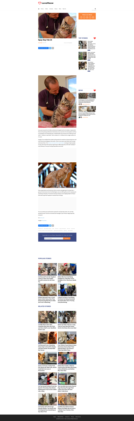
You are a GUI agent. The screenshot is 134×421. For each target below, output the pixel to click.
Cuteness (51, 9)
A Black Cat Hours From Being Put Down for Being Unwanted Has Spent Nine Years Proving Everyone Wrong (66, 300)
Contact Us (67, 416)
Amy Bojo (40, 42)
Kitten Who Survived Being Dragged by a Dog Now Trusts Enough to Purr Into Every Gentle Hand (67, 279)
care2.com (42, 217)
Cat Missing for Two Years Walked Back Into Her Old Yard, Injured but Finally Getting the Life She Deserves (87, 101)
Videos (46, 9)
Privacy (72, 416)
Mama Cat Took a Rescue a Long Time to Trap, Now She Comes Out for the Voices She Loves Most (67, 326)
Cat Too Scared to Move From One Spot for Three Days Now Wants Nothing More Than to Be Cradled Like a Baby (47, 388)
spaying (65, 230)
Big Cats (64, 9)
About (54, 416)
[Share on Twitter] (50, 48)
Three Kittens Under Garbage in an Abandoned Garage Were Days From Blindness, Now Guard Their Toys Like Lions (91, 66)
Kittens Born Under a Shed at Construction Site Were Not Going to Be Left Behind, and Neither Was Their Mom (67, 368)
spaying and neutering (58, 230)
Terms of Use (78, 416)
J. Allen (83, 117)
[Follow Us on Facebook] (81, 17)
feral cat (56, 228)
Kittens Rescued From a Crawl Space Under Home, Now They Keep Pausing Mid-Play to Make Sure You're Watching (47, 300)
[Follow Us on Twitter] (84, 17)
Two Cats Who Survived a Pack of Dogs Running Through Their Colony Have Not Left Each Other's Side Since (67, 388)
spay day (73, 228)
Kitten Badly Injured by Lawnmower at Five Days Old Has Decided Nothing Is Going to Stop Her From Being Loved (92, 45)
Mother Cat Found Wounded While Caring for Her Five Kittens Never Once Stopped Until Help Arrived (92, 55)
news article (70, 230)
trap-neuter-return (47, 228)
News (60, 9)
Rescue (56, 9)
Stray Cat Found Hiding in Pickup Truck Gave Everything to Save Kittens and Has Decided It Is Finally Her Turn (87, 114)
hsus (53, 228)
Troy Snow (44, 220)
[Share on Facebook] (43, 48)
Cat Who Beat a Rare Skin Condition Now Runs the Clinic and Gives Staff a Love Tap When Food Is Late (47, 327)
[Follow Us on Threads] (93, 17)
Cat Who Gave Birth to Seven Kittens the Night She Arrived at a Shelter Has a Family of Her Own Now (66, 409)
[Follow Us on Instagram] (87, 17)
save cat (68, 228)
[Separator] (53, 48)
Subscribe (66, 238)
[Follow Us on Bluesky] (90, 17)
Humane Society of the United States (56, 143)
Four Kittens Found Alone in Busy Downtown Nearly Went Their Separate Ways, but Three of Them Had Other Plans (67, 347)
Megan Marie (84, 104)
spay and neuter (62, 228)
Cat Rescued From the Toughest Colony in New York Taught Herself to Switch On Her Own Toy (47, 279)
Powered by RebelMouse (94, 10)
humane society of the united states (45, 230)
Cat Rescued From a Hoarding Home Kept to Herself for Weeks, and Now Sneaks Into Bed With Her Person (47, 347)
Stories (42, 9)
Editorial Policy (60, 416)
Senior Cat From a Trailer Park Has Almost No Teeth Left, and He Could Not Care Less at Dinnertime (47, 368)
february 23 (40, 228)
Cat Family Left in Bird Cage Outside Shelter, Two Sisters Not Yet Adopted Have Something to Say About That (47, 409)
